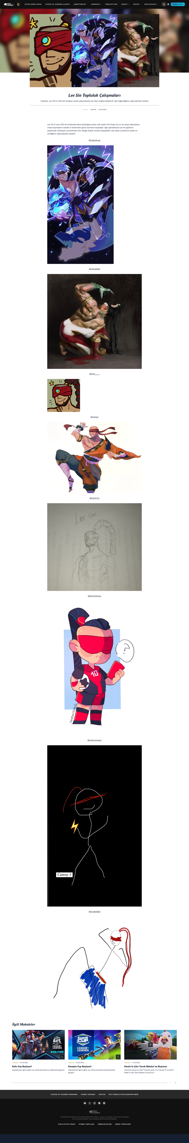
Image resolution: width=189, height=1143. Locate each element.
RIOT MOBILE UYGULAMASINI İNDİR (123, 1094)
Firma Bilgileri (105, 1124)
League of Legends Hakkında (64, 1094)
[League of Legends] (19, 4)
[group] (94, 1053)
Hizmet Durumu (88, 1094)
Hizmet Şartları (86, 1124)
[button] (85, 109)
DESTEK (102, 1094)
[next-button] (175, 1083)
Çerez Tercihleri (123, 1124)
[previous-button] (170, 1083)
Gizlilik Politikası (66, 1124)
